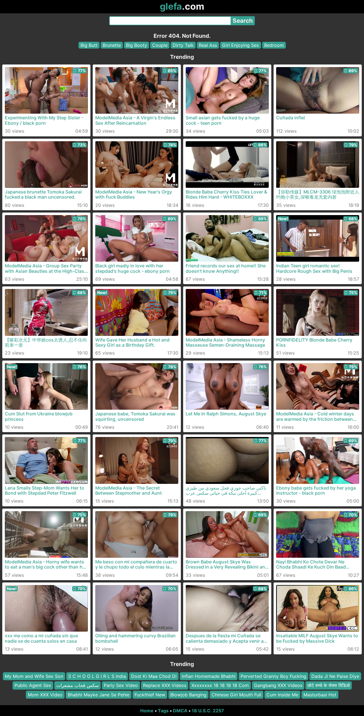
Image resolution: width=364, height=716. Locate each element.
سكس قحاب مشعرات (77, 685)
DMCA (180, 710)
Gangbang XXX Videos (278, 685)
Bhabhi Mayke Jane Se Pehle (98, 695)
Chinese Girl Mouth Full (236, 695)
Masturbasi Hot (319, 695)
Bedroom (274, 45)
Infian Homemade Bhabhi (208, 676)
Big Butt (89, 45)
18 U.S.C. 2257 (208, 710)
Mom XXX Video (45, 695)
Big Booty (136, 45)
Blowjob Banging (188, 695)
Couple (159, 45)
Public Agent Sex (33, 685)
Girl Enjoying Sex (240, 45)
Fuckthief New (150, 695)
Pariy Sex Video (121, 685)
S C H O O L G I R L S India (97, 676)
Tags (163, 710)
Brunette (112, 45)
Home (147, 710)
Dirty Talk (183, 45)
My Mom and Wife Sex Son (34, 676)
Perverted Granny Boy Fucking (273, 676)
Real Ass (208, 45)
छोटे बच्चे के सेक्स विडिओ (328, 685)
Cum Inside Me (282, 695)
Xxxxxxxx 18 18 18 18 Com (220, 685)
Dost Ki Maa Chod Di (154, 676)
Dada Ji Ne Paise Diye (335, 676)
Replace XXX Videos (164, 685)
